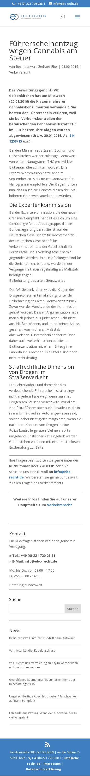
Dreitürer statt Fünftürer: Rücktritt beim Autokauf (42, 638)
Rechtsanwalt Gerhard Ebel (37, 66)
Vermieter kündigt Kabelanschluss (32, 650)
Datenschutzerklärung (43, 769)
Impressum (52, 764)
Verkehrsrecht (19, 72)
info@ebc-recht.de (41, 561)
